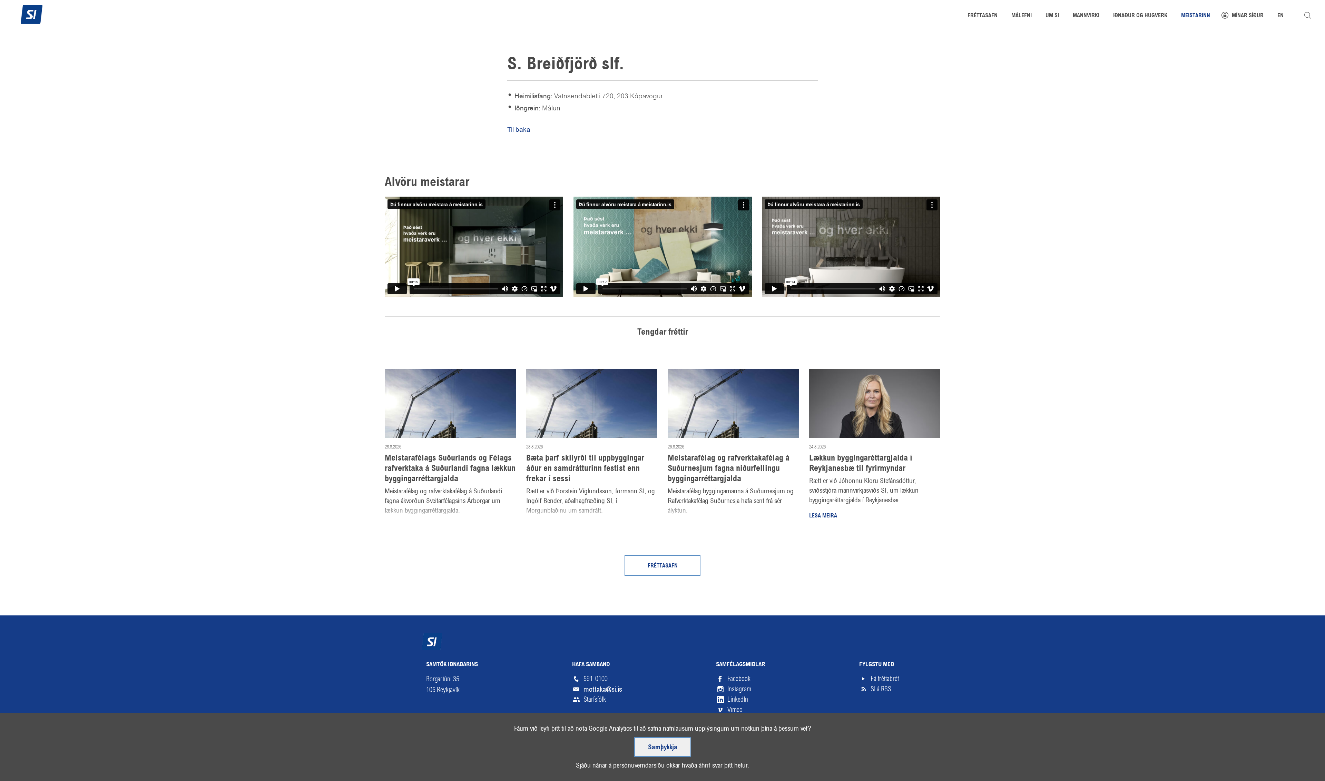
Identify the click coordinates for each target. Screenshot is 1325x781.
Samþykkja (662, 747)
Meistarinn (1195, 16)
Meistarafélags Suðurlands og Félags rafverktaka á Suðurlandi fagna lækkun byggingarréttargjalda (450, 468)
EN (1280, 16)
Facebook (738, 679)
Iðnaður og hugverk (1140, 16)
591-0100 (595, 679)
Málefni (1021, 16)
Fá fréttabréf (885, 679)
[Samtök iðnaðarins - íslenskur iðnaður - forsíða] (31, 13)
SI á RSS (881, 689)
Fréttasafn (663, 566)
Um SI (1052, 16)
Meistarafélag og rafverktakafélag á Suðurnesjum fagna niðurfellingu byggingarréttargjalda (728, 468)
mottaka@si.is (602, 689)
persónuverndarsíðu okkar (646, 765)
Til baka (518, 130)
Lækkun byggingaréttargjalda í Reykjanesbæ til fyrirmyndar (860, 463)
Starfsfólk (594, 699)
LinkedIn (737, 699)
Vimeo (735, 710)
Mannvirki (1086, 16)
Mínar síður (1248, 16)
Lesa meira (823, 516)
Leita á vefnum (1307, 15)
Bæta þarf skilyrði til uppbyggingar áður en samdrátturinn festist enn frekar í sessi (585, 468)
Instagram (739, 689)
